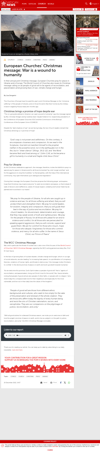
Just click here (17, 350)
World (51, 4)
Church (42, 4)
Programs (89, 9)
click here (55, 446)
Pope (24, 4)
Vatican (32, 4)
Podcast (77, 9)
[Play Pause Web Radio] (25, 9)
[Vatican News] (11, 4)
